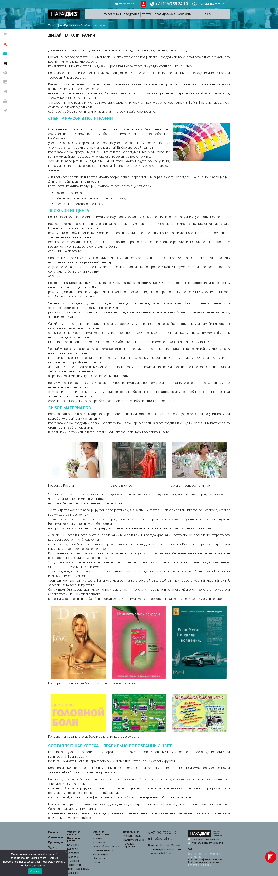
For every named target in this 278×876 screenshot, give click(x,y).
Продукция (55, 842)
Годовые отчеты (103, 850)
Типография (55, 25)
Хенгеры (72, 872)
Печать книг (131, 831)
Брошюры (73, 844)
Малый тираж (132, 835)
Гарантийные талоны (106, 846)
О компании (56, 837)
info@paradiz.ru (161, 838)
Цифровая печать (74, 840)
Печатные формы (78, 868)
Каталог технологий (212, 4)
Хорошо (35, 871)
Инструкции (100, 854)
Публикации (71, 25)
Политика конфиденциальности (205, 859)
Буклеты (72, 848)
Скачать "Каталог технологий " (208, 843)
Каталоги (73, 852)
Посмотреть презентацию (205, 839)
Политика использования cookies (206, 862)
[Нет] (66, 852)
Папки (96, 862)
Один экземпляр (133, 839)
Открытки (99, 858)
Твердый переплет (129, 845)
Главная (53, 832)
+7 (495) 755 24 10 (164, 832)
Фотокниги (74, 864)
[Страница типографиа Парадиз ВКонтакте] (190, 849)
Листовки (73, 856)
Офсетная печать (73, 833)
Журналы (73, 860)
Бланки (97, 838)
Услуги (52, 847)
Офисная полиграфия (101, 833)
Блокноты (99, 842)
